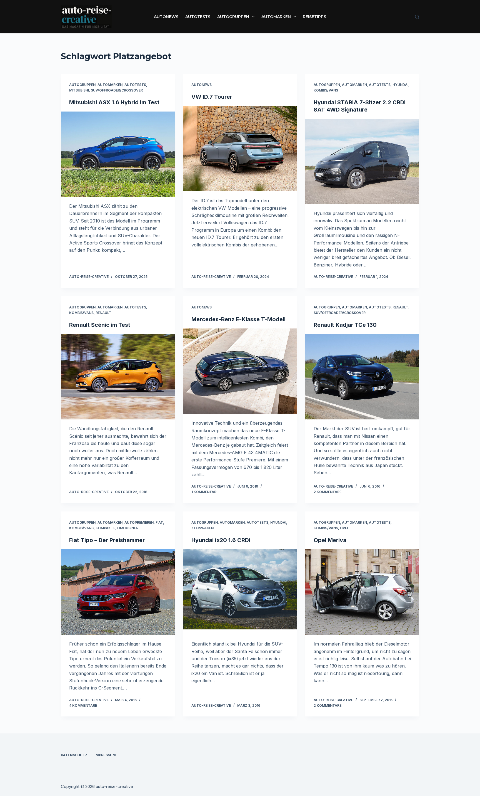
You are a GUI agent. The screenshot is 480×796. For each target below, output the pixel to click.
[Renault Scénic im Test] (118, 377)
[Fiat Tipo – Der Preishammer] (118, 592)
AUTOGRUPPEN (233, 16)
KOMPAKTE (105, 528)
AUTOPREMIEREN (139, 522)
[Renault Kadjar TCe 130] (362, 377)
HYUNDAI (400, 85)
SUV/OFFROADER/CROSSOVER (117, 90)
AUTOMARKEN (276, 16)
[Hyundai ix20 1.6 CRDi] (240, 592)
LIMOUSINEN (127, 528)
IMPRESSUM (105, 755)
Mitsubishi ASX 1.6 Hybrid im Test (114, 102)
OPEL (344, 528)
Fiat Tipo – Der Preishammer (107, 540)
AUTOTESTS (197, 16)
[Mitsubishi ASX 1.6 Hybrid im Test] (118, 154)
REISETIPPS (314, 16)
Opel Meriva (330, 540)
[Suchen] (417, 17)
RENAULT (103, 313)
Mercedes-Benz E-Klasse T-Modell (238, 319)
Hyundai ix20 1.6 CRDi (220, 540)
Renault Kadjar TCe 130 (345, 325)
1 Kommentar (203, 492)
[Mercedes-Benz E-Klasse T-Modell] (240, 371)
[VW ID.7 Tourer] (240, 149)
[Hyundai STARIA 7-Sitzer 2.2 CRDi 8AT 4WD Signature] (362, 161)
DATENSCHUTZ (74, 755)
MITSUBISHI (79, 90)
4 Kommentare (83, 705)
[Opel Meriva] (362, 592)
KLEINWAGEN (202, 528)
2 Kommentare (327, 492)
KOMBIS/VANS (326, 90)
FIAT (159, 522)
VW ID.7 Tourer (211, 96)
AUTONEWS (166, 16)
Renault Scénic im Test (99, 325)
